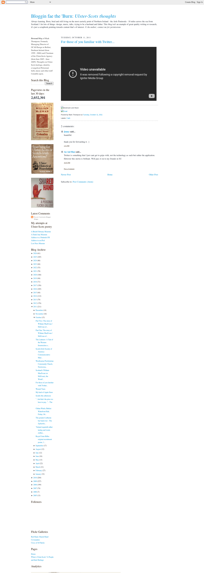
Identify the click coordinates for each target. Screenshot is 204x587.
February (39, 470)
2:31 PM (66, 146)
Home (33, 554)
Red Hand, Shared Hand (39, 536)
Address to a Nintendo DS (40, 237)
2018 (35, 281)
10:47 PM (67, 163)
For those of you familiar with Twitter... (88, 41)
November (39, 314)
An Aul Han (69, 151)
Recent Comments (40, 217)
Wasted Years (40, 389)
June (37, 456)
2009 (35, 481)
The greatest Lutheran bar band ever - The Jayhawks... (44, 420)
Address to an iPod (38, 240)
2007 (35, 488)
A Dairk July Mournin (39, 234)
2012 (35, 303)
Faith (68, 118)
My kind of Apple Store (44, 392)
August (38, 449)
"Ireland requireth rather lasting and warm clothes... (44, 430)
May (37, 460)
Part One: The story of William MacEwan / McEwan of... (44, 333)
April (37, 463)
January (38, 474)
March (38, 467)
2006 (35, 492)
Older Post (153, 174)
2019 (35, 278)
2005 (35, 495)
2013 (35, 299)
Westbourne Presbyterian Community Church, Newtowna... (44, 364)
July (37, 452)
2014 (35, 296)
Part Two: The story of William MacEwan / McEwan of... (44, 324)
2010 (35, 477)
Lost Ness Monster (38, 243)
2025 (35, 257)
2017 (35, 285)
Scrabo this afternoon (43, 395)
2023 (35, 264)
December (39, 310)
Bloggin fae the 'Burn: (73, 16)
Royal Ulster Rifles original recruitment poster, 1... (44, 439)
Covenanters (35, 539)
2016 (35, 289)
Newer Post (66, 174)
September (39, 445)
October (38, 317)
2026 (35, 253)
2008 (35, 484)
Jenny (66, 131)
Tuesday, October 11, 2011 (92, 115)
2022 (35, 267)
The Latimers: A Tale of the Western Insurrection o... (44, 342)
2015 (35, 292)
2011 (35, 306)
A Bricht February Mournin (41, 231)
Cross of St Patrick (38, 542)
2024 (35, 260)
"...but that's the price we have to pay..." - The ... (44, 402)
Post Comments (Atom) (83, 181)
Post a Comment (69, 169)
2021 (35, 271)
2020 (35, 274)
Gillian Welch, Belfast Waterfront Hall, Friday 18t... (43, 411)
